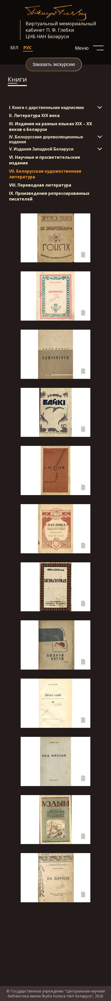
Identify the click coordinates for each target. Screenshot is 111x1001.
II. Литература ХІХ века (34, 115)
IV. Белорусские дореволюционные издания (46, 139)
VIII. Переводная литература (40, 185)
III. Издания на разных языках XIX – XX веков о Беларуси (50, 126)
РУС (27, 48)
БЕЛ (14, 48)
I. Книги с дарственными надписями (46, 107)
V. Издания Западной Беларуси (41, 149)
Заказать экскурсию (54, 64)
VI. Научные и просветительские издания (44, 160)
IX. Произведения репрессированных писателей (49, 196)
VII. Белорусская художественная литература (45, 174)
